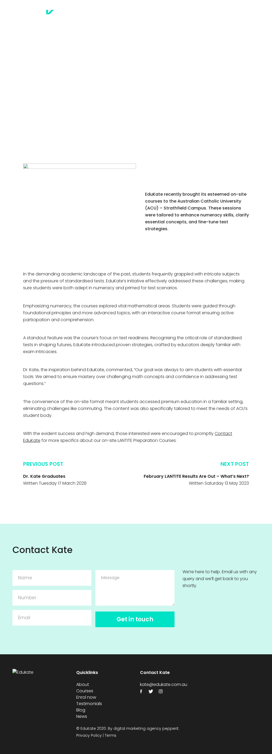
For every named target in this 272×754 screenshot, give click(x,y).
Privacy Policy (89, 735)
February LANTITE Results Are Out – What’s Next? (196, 476)
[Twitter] (152, 691)
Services (189, 16)
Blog (211, 16)
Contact (241, 23)
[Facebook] (142, 691)
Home (92, 16)
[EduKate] (47, 18)
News (219, 23)
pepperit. (170, 728)
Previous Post (43, 464)
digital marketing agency (137, 728)
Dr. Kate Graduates (44, 476)
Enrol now (162, 16)
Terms (110, 735)
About (113, 16)
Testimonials (237, 16)
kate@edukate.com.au (163, 684)
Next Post (234, 464)
